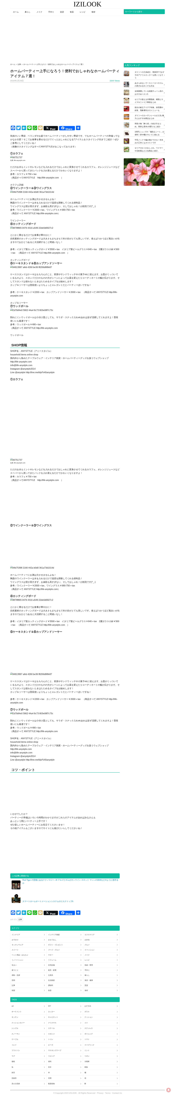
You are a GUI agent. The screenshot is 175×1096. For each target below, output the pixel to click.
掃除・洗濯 (16, 975)
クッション (88, 1017)
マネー (50, 955)
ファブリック (89, 1045)
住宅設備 (51, 965)
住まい (14, 965)
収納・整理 (89, 965)
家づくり (15, 970)
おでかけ (15, 940)
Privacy (100, 1093)
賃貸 (86, 985)
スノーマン (16, 1034)
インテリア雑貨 (54, 935)
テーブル (15, 1039)
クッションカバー (18, 1023)
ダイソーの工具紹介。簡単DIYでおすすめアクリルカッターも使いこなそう (149, 75)
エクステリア (89, 935)
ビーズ (50, 1045)
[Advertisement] (87, 38)
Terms (108, 1093)
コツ (86, 1023)
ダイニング (88, 1034)
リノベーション (17, 960)
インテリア (16, 935)
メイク (87, 955)
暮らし (87, 975)
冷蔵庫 (86, 1061)
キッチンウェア (17, 945)
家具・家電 (52, 970)
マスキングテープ (54, 1050)
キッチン (15, 1017)
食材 (86, 990)
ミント (86, 1050)
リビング (51, 1056)
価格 (13, 1061)
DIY (49, 1006)
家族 (86, 1067)
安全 (49, 1067)
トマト (86, 1039)
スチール (51, 1028)
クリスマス (52, 1023)
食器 (49, 990)
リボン (86, 1056)
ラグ (13, 1056)
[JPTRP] (144, 185)
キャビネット (53, 1017)
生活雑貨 (51, 980)
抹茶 (13, 1073)
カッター (51, 1012)
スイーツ (15, 950)
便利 (49, 1061)
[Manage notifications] (168, 1090)
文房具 (50, 975)
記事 (20, 919)
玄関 (49, 1078)
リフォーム (52, 960)
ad (13, 1006)
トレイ (14, 1045)
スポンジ (51, 1034)
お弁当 (87, 940)
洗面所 (14, 1078)
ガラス (86, 1012)
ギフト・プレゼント (55, 945)
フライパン (16, 1050)
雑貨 (13, 990)
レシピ (87, 960)
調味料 (50, 985)
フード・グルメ (54, 950)
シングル (15, 1028)
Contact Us (117, 1093)
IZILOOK (87, 4)
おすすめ (87, 1006)
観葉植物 (51, 1084)
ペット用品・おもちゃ (20, 955)
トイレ (50, 1039)
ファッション (89, 950)
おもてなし (52, 940)
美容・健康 (89, 980)
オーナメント (16, 1012)
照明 (13, 980)
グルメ (87, 945)
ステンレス (88, 1028)
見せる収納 (16, 1084)
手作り (87, 970)
